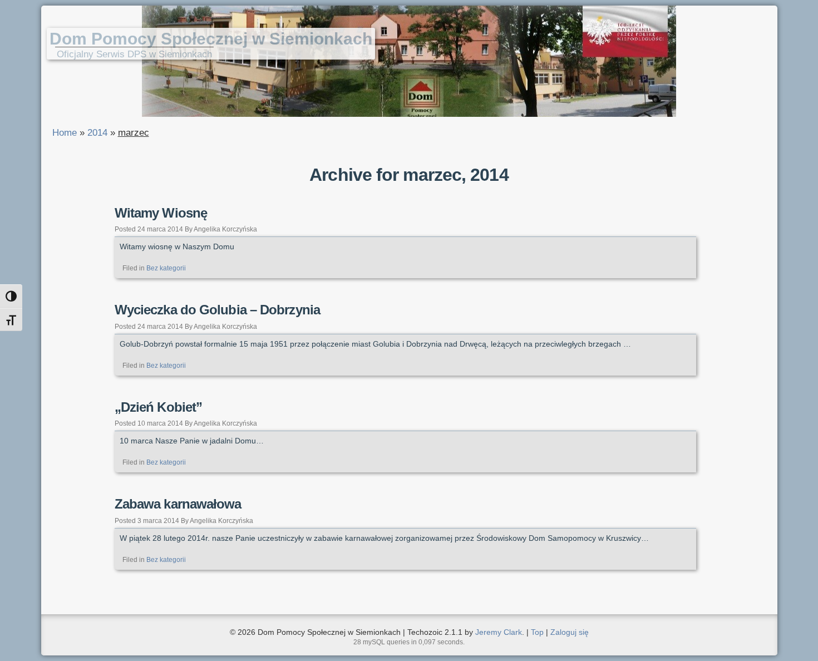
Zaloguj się (569, 632)
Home (64, 132)
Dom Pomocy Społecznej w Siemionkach (211, 38)
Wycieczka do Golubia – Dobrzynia (217, 309)
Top (537, 632)
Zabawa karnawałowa (178, 503)
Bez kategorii (166, 268)
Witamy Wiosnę (161, 212)
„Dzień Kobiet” (158, 407)
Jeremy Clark (498, 632)
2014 (97, 132)
